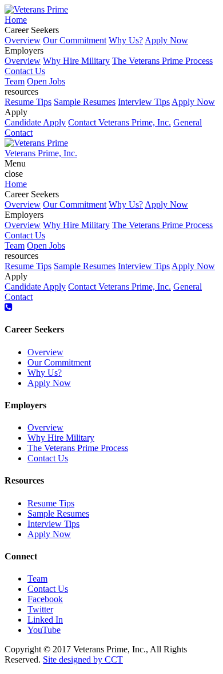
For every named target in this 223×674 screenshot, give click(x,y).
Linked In (45, 619)
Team (15, 81)
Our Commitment (74, 40)
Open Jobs (46, 81)
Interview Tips (144, 102)
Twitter (40, 609)
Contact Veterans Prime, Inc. (119, 122)
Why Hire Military (76, 61)
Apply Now (166, 40)
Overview (23, 40)
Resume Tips (28, 102)
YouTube (44, 630)
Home (16, 20)
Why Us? (126, 40)
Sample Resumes (85, 102)
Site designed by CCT (83, 659)
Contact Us (25, 71)
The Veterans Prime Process (162, 61)
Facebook (45, 599)
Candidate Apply (35, 122)
